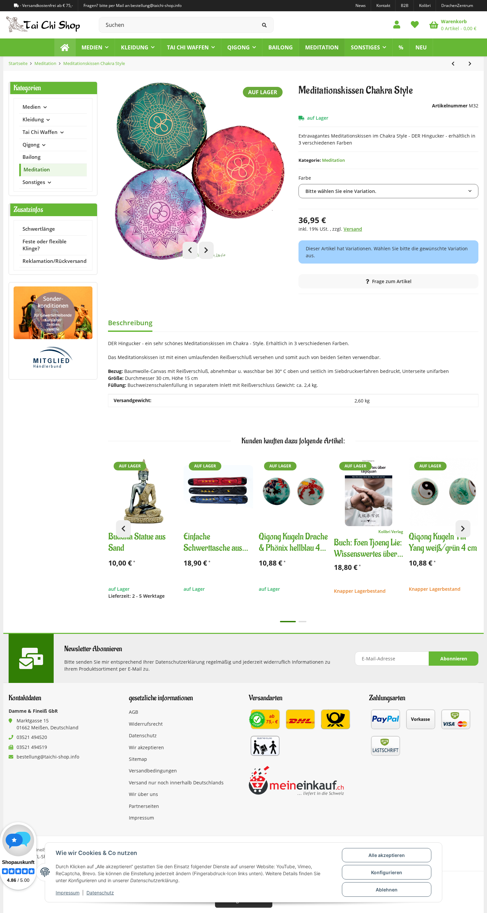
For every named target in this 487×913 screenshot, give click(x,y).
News (360, 5)
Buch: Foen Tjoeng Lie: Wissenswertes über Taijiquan (368, 548)
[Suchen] (264, 25)
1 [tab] (288, 621)
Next (206, 250)
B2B (404, 5)
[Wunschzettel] (415, 25)
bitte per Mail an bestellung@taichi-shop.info (140, 5)
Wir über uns (143, 794)
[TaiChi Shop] (64, 47)
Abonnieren (453, 658)
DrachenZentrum (457, 5)
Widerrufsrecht (146, 724)
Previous (190, 250)
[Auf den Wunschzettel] (170, 464)
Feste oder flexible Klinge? (45, 245)
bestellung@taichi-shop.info (48, 757)
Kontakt (383, 5)
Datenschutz (100, 892)
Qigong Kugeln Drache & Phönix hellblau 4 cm (293, 542)
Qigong (31, 144)
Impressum (68, 892)
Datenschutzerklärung (180, 662)
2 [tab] (302, 621)
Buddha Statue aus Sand (137, 542)
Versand (353, 229)
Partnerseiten (144, 806)
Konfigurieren (386, 872)
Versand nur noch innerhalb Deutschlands (176, 782)
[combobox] (388, 191)
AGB (133, 712)
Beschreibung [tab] (130, 322)
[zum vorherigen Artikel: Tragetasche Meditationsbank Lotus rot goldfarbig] (453, 63)
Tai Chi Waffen (40, 132)
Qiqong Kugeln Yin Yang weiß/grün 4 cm (443, 542)
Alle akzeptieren (386, 855)
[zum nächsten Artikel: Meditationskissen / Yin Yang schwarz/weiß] (469, 63)
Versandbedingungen (153, 770)
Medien (32, 106)
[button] (397, 25)
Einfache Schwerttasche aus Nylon (213, 542)
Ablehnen (387, 889)
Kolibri (425, 5)
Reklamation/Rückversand (54, 261)
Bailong (31, 156)
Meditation (333, 160)
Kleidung (33, 119)
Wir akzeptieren (146, 747)
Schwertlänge (39, 228)
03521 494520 (32, 737)
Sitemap (138, 759)
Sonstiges (34, 182)
